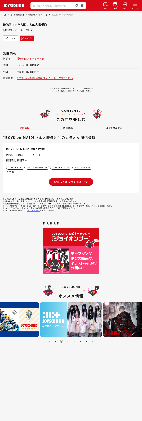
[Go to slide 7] (86, 341)
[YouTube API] (33, 210)
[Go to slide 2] (55, 341)
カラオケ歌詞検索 (17, 15)
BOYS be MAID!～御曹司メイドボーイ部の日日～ (45, 78)
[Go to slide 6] (80, 341)
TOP (4, 15)
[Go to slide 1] (49, 341)
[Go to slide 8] (92, 341)
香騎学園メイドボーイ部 (37, 15)
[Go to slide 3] (61, 341)
